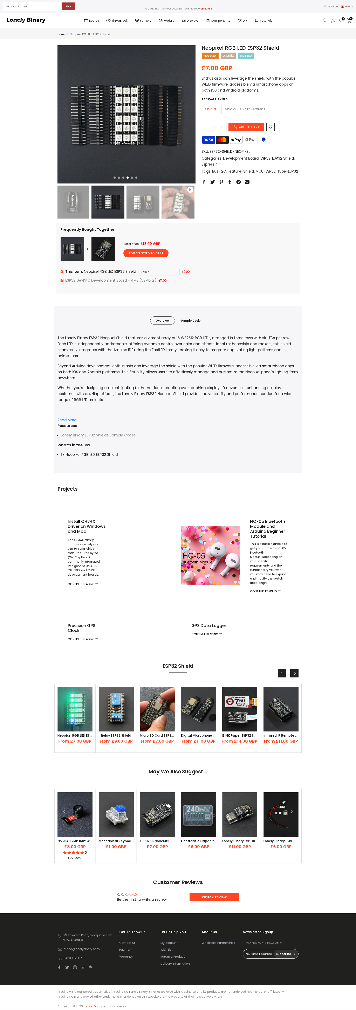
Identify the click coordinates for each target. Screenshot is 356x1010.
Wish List (166, 950)
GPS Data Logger (208, 625)
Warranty (126, 957)
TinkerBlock (119, 21)
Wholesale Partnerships (218, 943)
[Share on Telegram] (238, 182)
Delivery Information (175, 964)
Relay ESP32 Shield (75, 735)
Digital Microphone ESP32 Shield (166, 735)
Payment (125, 950)
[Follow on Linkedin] (83, 967)
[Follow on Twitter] (67, 967)
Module (169, 21)
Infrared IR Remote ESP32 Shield (248, 735)
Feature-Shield (241, 171)
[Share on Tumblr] (230, 182)
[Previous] (282, 673)
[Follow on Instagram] (75, 967)
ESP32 (265, 158)
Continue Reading (81, 584)
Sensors (145, 21)
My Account (169, 943)
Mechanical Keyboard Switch (123, 841)
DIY (245, 21)
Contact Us (127, 943)
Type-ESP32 (287, 171)
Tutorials (266, 21)
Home (61, 34)
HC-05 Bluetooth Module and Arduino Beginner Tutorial (267, 529)
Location (332, 6)
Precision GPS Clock (81, 628)
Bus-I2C (219, 171)
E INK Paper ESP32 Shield (201, 735)
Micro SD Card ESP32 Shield (121, 735)
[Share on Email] (247, 182)
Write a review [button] (214, 897)
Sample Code (190, 321)
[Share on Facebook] (204, 182)
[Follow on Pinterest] (91, 967)
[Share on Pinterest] (221, 182)
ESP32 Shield (283, 158)
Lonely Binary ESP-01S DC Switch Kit (251, 841)
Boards (94, 21)
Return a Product (172, 957)
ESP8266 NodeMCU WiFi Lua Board (167, 841)
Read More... (67, 419)
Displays (192, 21)
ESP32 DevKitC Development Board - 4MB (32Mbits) (110, 280)
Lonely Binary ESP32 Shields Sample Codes (98, 435)
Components (220, 21)
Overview (163, 321)
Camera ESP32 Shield (280, 735)
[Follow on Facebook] (59, 967)
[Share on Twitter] (212, 182)
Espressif (209, 164)
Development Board (241, 158)
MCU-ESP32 (266, 171)
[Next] (294, 673)
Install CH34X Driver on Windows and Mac (87, 526)
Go (68, 6)
